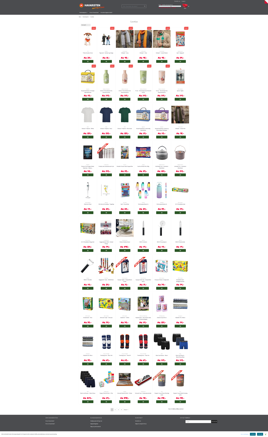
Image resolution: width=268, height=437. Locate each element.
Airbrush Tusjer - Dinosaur (106, 317)
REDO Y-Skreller (88, 279)
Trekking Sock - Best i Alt (106, 355)
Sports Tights (180, 90)
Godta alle (260, 434)
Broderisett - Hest (87, 317)
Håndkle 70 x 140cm (180, 317)
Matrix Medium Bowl (125, 242)
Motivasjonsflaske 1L (143, 204)
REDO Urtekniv (143, 242)
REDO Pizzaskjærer (162, 242)
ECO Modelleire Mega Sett (87, 242)
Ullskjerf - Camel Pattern (162, 53)
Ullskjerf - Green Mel (180, 128)
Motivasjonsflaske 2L (162, 204)
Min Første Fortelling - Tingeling (106, 204)
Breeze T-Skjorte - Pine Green (125, 128)
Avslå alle (253, 434)
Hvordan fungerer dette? (106, 12)
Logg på (183, 1)
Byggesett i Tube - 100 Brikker (106, 279)
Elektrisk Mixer (87, 204)
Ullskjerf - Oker (143, 53)
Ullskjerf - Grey (124, 53)
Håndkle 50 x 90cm (87, 355)
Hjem (80, 16)
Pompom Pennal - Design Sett (162, 279)
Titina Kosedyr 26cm (88, 53)
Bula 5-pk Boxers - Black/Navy (87, 393)
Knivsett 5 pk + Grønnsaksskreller (143, 393)
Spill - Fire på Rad (125, 204)
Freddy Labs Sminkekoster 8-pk (106, 166)
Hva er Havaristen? (94, 12)
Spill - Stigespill (180, 53)
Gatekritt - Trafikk (124, 317)
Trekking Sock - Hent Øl (125, 355)
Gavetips (92, 16)
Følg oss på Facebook (95, 426)
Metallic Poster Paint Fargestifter (125, 166)
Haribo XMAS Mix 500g (143, 166)
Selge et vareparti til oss (141, 423)
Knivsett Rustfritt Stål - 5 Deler (124, 393)
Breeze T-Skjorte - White (88, 128)
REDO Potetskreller (180, 242)
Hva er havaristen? (49, 421)
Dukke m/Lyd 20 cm (162, 317)
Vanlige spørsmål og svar (96, 421)
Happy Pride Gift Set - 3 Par (106, 393)
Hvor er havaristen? (50, 423)
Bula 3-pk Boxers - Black (162, 355)
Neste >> (126, 409)
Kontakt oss (177, 1)
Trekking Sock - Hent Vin (143, 355)
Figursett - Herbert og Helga (106, 53)
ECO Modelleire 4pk (180, 204)
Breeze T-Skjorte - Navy (106, 128)
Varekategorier (83, 12)
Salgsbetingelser (94, 423)
